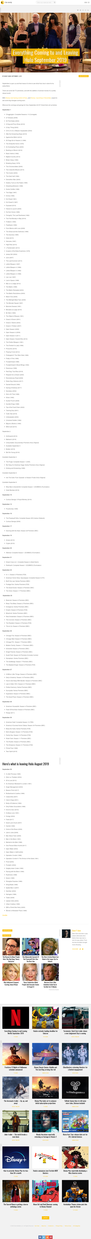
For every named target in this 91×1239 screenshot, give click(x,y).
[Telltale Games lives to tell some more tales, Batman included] (75, 1088)
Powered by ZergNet (54, 989)
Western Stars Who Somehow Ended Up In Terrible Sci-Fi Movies (50, 984)
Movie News (75, 1073)
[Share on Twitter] (44, 1237)
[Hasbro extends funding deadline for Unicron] (45, 1018)
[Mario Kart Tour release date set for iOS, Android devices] (75, 1121)
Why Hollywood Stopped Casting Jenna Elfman (11, 983)
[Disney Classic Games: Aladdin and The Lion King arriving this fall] (45, 1054)
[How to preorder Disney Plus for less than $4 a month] (15, 1157)
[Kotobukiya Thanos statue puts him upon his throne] (75, 1191)
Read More (75, 949)
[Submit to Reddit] (47, 1237)
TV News (16, 1036)
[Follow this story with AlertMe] (51, 1237)
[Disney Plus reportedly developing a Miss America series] (75, 1157)
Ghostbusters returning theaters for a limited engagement (75, 1068)
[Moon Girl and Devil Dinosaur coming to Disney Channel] (45, 1191)
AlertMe (4, 915)
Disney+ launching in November (41, 98)
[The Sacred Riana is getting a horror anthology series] (15, 1191)
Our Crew (37, 1226)
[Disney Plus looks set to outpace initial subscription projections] (45, 1088)
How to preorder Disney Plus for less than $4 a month (16, 1171)
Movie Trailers (75, 1036)
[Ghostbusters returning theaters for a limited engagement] (75, 1054)
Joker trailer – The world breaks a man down (15, 1135)
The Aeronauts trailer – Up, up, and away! (16, 1102)
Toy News (45, 1036)
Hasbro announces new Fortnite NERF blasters (45, 1171)
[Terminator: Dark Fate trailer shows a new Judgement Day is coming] (75, 1018)
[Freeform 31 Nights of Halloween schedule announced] (15, 1054)
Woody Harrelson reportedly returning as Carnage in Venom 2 (45, 1135)
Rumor (66, 1149)
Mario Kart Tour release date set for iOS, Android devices (75, 1135)
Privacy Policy (59, 1226)
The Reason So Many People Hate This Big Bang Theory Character (11, 959)
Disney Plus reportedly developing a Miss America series (75, 1171)
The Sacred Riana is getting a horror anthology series (15, 1205)
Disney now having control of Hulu (16, 98)
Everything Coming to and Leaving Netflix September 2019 (15, 1032)
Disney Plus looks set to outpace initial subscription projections (45, 1102)
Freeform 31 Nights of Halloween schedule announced (16, 1068)
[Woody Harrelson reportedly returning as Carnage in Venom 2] (45, 1121)
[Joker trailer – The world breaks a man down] (15, 1121)
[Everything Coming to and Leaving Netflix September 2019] (15, 1018)
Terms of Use (68, 1226)
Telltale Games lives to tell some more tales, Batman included (75, 1102)
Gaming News (45, 1073)
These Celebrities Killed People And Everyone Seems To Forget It (30, 984)
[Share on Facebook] (40, 1237)
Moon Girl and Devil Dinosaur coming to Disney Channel (45, 1205)
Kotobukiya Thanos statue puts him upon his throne (75, 1205)
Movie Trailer (67, 1009)
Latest (45, 1218)
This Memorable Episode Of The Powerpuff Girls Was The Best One (30, 959)
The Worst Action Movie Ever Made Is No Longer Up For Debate (50, 959)
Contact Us (50, 1226)
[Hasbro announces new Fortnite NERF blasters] (45, 1157)
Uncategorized (83, 76)
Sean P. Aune (76, 930)
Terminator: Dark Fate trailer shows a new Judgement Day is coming (75, 1032)
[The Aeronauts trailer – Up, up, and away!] (15, 1088)
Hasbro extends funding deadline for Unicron (45, 1032)
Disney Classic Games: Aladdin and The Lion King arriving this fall (45, 1068)
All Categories (76, 1226)
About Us (44, 1226)
